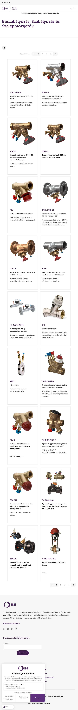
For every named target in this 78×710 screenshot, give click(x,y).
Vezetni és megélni (46, 677)
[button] (34, 54)
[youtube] (8, 629)
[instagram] (12, 629)
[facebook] (16, 629)
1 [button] (38, 54)
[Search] (71, 8)
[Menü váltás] (75, 8)
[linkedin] (4, 629)
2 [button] (42, 54)
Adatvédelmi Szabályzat (55, 696)
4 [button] (50, 54)
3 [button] (46, 54)
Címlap (23, 13)
